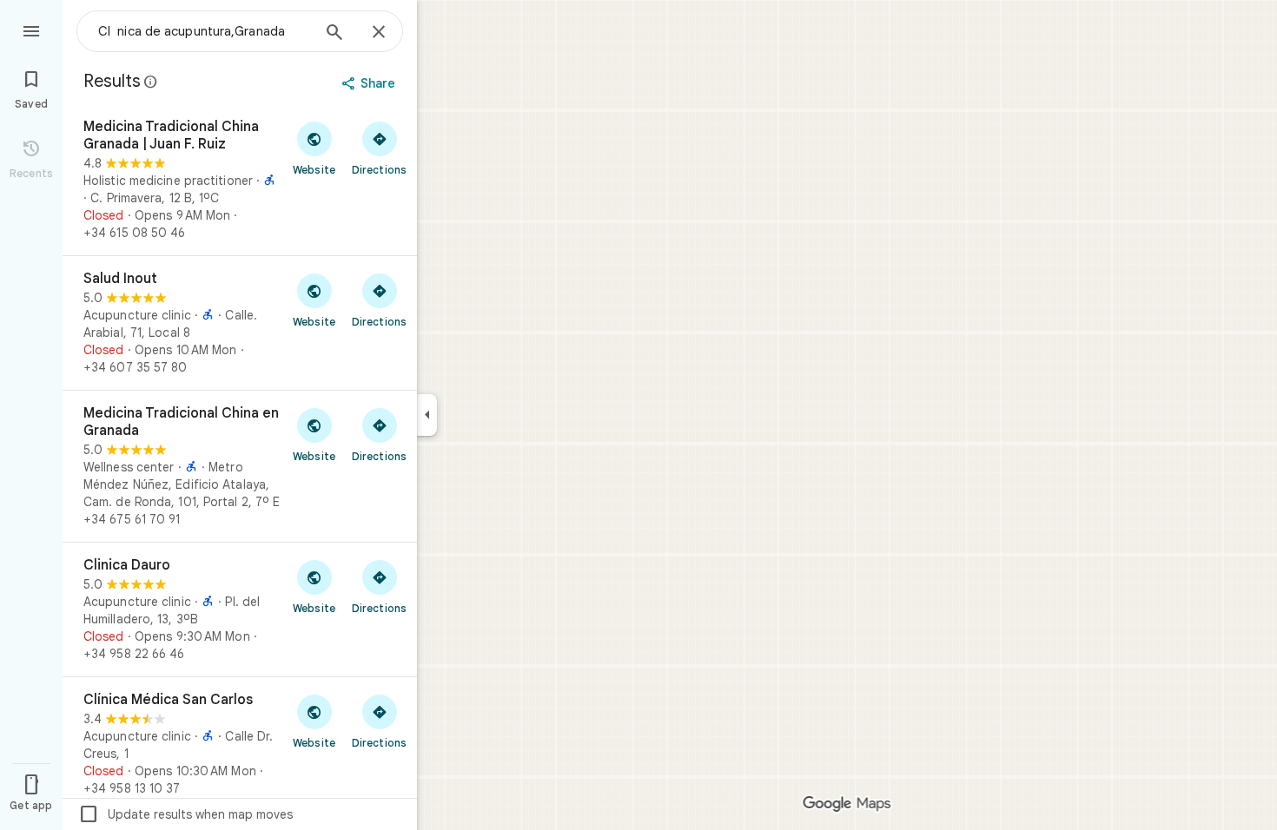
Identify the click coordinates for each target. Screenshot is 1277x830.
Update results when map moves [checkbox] (185, 814)
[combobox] (204, 31)
